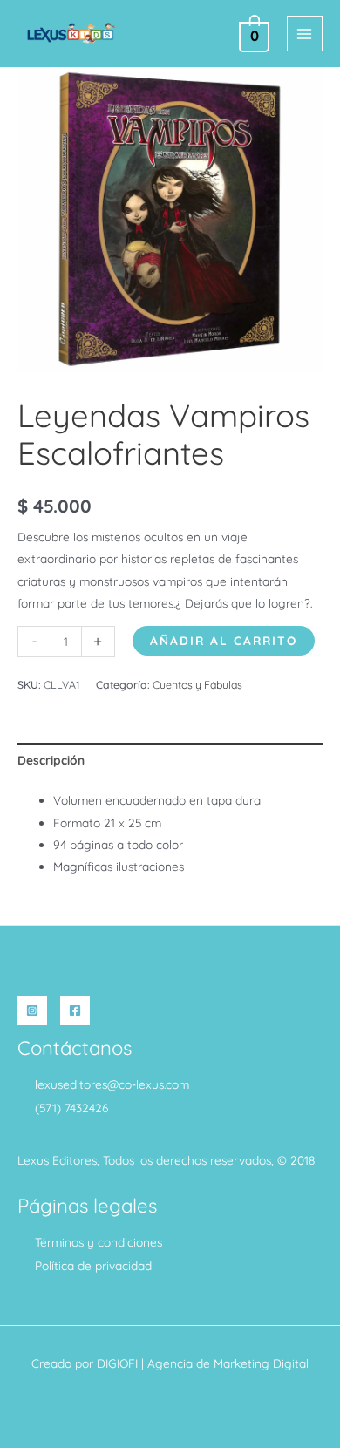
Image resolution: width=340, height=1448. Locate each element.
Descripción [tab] (51, 759)
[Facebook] (75, 1010)
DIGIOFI (117, 1363)
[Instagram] (32, 1010)
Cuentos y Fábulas (197, 684)
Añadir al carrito (223, 640)
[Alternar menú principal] (305, 33)
